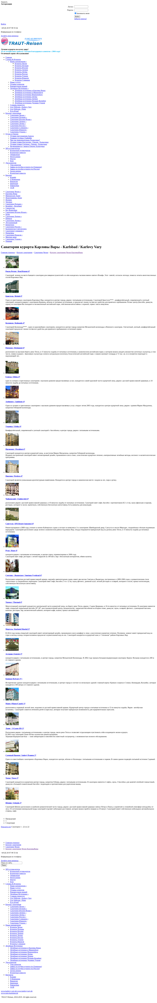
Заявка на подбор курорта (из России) (25, 169)
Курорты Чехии (21, 64)
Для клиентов (11, 163)
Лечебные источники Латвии (26, 99)
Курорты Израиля (22, 78)
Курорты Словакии (22, 80)
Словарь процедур (17, 105)
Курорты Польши (22, 66)
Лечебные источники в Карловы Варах (30, 90)
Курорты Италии (21, 68)
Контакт (9, 175)
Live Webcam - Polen (18, 109)
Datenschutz (14, 186)
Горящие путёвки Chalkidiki (21, 138)
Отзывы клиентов (17, 84)
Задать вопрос (15, 171)
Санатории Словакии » (19, 128)
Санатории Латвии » (18, 121)
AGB (12, 188)
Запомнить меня (83, 13)
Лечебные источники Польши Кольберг (30, 101)
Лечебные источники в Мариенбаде (29, 93)
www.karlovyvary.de (25, 991)
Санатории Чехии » (18, 115)
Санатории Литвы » (18, 124)
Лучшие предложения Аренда (22, 136)
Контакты (9, 975)
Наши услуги (15, 82)
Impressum (14, 184)
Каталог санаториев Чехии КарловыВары (66, 252)
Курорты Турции (21, 76)
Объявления (15, 155)
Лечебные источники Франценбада (29, 95)
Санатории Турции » (18, 132)
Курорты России (21, 74)
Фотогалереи (15, 157)
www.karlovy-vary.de (9, 991)
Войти (3, 24)
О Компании (15, 179)
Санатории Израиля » (18, 130)
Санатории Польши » (18, 117)
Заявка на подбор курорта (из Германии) (26, 167)
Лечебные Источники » (19, 88)
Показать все (6, 827)
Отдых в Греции (12, 134)
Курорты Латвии (21, 70)
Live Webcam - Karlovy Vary (21, 107)
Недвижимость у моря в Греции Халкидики (27, 146)
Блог (12, 161)
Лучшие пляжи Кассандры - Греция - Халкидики (29, 142)
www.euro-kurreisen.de (9, 993)
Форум (13, 159)
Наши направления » (18, 62)
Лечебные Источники (14, 946)
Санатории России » (18, 126)
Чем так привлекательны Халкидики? (25, 140)
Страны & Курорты (13, 59)
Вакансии (14, 181)
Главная (9, 57)
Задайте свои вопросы (9, 36)
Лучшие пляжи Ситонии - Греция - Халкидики (28, 144)
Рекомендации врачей (18, 86)
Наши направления (13, 925)
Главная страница (8, 252)
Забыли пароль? (80, 19)
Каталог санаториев (13, 113)
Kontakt (13, 177)
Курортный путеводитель (20, 150)
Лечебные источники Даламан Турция (30, 103)
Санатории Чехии (41, 252)
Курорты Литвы (21, 72)
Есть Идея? (14, 111)
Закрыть (4, 2)
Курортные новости (18, 153)
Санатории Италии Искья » (21, 119)
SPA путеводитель (13, 148)
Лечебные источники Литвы (26, 97)
